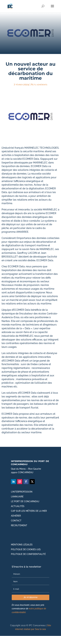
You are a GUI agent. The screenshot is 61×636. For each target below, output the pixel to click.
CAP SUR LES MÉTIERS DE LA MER (29, 511)
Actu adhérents (39, 84)
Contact (16, 520)
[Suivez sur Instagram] (19, 481)
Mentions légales (22, 544)
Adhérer (16, 516)
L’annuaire (17, 496)
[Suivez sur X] (32, 481)
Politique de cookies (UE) (26, 549)
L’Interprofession (21, 491)
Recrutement (19, 525)
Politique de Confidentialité (28, 554)
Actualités (17, 506)
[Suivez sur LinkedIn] (13, 481)
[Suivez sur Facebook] (25, 481)
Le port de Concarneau (25, 501)
